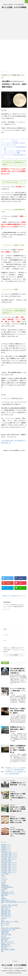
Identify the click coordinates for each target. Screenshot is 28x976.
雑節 (2, 951)
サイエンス (4, 879)
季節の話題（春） (6, 913)
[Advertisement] (14, 25)
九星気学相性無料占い (7, 887)
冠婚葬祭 (3, 898)
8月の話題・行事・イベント (9, 870)
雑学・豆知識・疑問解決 (8, 949)
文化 (2, 920)
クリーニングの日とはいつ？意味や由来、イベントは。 (18, 691)
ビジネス (3, 880)
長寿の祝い (4, 947)
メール (6, 634)
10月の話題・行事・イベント (9, 852)
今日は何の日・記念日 (7, 892)
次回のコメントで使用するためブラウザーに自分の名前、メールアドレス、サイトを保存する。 (14, 649)
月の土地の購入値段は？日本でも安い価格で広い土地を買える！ (18, 671)
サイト (5, 640)
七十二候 (3, 882)
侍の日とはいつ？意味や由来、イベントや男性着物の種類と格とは (18, 809)
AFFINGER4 (18, 973)
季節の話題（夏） (6, 911)
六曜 (2, 897)
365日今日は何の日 (6, 861)
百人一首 (3, 936)
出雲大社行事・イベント (8, 900)
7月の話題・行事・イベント (9, 869)
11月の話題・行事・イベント (9, 854)
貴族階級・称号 (5, 944)
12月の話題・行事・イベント (9, 856)
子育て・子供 (5, 908)
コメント (6, 609)
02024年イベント (6, 595)
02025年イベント (6, 851)
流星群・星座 (5, 933)
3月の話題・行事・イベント (9, 862)
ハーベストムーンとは (9, 145)
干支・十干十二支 (6, 916)
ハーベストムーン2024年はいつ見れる (14, 143)
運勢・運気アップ (6, 946)
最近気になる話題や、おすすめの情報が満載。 (14, 968)
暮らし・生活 (5, 924)
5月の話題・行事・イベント (9, 865)
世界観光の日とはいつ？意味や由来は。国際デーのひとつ (18, 729)
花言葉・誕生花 (5, 938)
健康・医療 (4, 895)
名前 (5, 629)
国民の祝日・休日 (6, 906)
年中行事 (3, 918)
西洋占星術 (4, 939)
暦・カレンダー (5, 923)
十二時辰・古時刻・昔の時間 (9, 905)
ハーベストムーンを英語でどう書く (16, 151)
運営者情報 (15, 961)
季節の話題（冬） (6, 910)
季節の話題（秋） (6, 915)
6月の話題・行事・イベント (9, 867)
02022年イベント (6, 846)
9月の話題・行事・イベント (17, 595)
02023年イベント (6, 847)
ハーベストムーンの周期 (13, 153)
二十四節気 (4, 888)
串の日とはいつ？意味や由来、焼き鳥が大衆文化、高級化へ (18, 711)
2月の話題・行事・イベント (9, 859)
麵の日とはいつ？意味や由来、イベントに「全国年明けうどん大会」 (18, 820)
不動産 (3, 883)
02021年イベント (6, 844)
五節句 (3, 890)
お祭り (3, 875)
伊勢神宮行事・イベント (8, 893)
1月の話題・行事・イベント (9, 857)
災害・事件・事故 (6, 934)
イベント (3, 877)
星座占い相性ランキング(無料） (10, 921)
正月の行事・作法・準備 (8, 929)
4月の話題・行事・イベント (9, 864)
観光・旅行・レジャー (7, 941)
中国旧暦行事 (5, 885)
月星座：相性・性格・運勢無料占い (11, 928)
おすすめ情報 (5, 874)
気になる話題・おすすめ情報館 (14, 7)
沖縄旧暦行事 (5, 931)
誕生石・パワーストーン (8, 943)
